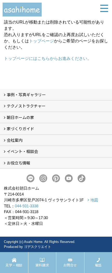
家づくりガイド (20, 128)
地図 (94, 200)
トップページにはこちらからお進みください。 (47, 58)
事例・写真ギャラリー (26, 94)
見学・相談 (13, 265)
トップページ (41, 41)
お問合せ (70, 265)
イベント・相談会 (22, 151)
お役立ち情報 (18, 163)
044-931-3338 (26, 206)
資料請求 (42, 265)
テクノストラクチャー (26, 106)
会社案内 (14, 140)
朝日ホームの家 (20, 117)
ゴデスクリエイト (37, 247)
